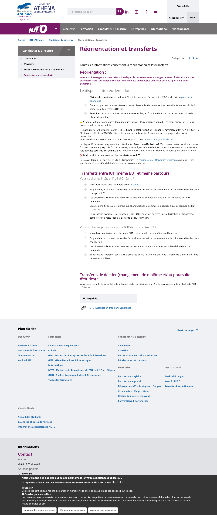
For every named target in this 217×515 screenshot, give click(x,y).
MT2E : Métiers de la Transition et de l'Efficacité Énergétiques (81, 370)
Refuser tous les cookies (72, 510)
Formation (86, 29)
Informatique (55, 365)
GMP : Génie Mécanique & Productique (69, 360)
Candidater (30, 58)
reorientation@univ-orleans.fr (159, 139)
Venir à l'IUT (24, 360)
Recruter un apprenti (129, 381)
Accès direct (175, 17)
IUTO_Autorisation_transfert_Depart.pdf (110, 307)
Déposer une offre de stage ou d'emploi (139, 386)
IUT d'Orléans (36, 39)
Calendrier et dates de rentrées (35, 421)
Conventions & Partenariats (133, 400)
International (159, 29)
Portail (21, 39)
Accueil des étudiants (29, 416)
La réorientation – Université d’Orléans (156, 159)
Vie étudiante (180, 29)
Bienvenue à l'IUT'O (28, 345)
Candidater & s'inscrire (112, 29)
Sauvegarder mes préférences (39, 510)
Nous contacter (26, 355)
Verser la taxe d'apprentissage (134, 391)
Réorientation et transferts (38, 75)
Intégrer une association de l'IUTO (36, 426)
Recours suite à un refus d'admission (44, 69)
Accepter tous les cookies (103, 510)
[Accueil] (24, 9)
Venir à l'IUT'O (172, 381)
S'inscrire (29, 63)
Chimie (52, 350)
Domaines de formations (31, 350)
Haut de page (185, 330)
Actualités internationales (179, 386)
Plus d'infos (117, 482)
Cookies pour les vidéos (37, 494)
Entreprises (138, 29)
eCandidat (135, 184)
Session (28, 487)
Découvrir (68, 29)
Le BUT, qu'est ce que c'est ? (63, 345)
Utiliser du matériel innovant (134, 395)
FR (191, 17)
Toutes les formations (60, 379)
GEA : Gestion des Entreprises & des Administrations (77, 355)
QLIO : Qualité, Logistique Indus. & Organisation (74, 374)
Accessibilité (183, 5)
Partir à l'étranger (174, 376)
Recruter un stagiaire (129, 376)
